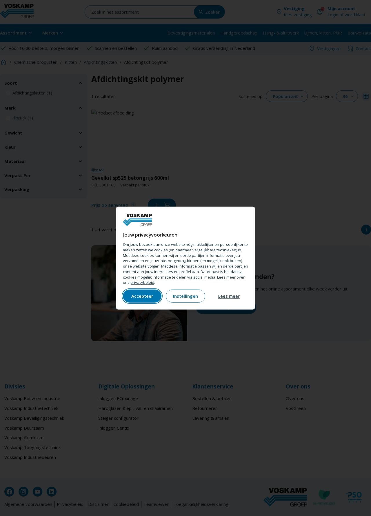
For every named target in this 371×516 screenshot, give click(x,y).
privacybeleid (142, 282)
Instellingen (185, 296)
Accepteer (142, 296)
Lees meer (229, 296)
